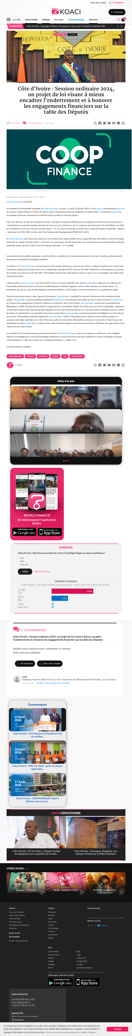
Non (22, 561)
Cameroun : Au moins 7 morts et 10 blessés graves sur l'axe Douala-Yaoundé (62, 26)
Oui (22, 558)
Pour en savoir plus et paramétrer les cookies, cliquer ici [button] (71, 1032)
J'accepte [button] (117, 1029)
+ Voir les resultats (41, 571)
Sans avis (24, 564)
